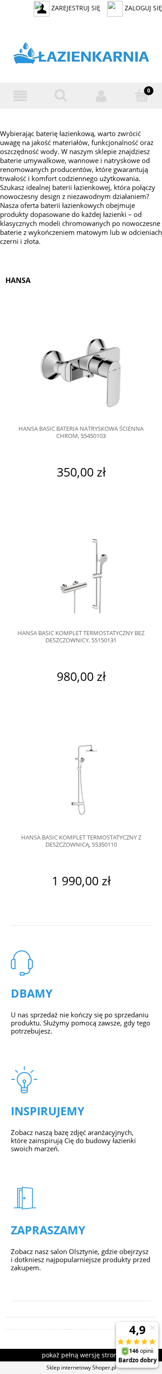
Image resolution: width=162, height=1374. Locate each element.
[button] (20, 96)
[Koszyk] (142, 95)
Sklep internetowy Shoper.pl (81, 1367)
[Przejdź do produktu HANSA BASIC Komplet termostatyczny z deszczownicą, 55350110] (81, 777)
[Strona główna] (81, 55)
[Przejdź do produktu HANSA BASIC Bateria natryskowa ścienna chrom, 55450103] (81, 369)
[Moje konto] (101, 96)
